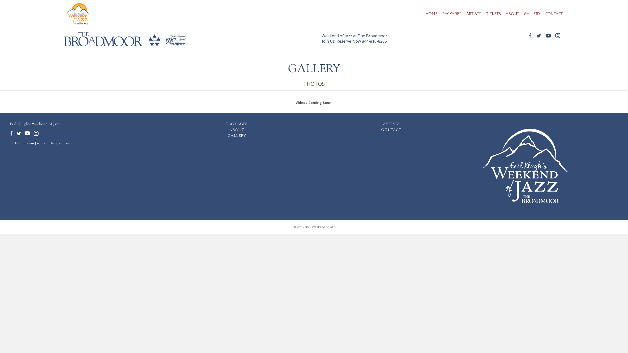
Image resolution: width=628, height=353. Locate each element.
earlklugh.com (22, 143)
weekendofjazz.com (53, 143)
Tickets (493, 14)
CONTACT (391, 130)
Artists (473, 14)
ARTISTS (391, 124)
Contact (554, 14)
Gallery (532, 14)
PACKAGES (237, 124)
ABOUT (236, 130)
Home (431, 14)
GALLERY (237, 136)
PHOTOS (314, 83)
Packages (451, 14)
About (512, 14)
